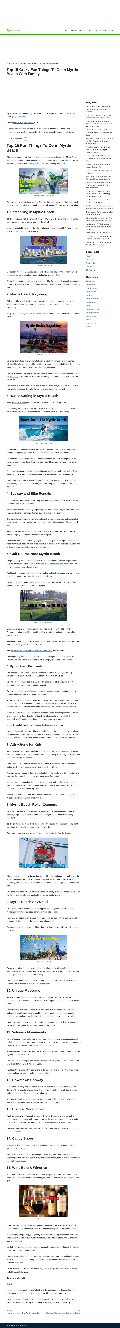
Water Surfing (20, 403)
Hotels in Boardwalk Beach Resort (44, 725)
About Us (89, 256)
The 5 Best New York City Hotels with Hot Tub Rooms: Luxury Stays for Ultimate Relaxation (98, 149)
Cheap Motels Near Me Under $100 (98, 233)
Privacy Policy (91, 263)
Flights (90, 30)
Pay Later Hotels (91, 323)
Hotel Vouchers (91, 302)
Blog (104, 30)
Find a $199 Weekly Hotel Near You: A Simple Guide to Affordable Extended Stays (99, 158)
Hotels (88, 306)
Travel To (18, 63)
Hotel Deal (89, 295)
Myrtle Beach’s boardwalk (35, 691)
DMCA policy (90, 270)
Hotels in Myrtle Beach (23, 123)
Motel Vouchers (91, 316)
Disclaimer (89, 266)
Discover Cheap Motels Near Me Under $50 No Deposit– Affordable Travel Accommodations (99, 185)
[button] (76, 30)
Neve (8, 1325)
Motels (88, 319)
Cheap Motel (90, 285)
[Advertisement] (56, 13)
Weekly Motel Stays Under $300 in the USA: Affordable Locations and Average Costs (99, 132)
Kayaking (14, 377)
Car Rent (98, 30)
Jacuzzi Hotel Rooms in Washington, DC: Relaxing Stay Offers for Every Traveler (98, 109)
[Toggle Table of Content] (25, 139)
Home (67, 30)
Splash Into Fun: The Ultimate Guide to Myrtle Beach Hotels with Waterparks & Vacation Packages (99, 124)
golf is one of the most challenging (55, 564)
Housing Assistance (92, 313)
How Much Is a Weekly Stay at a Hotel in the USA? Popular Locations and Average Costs (99, 141)
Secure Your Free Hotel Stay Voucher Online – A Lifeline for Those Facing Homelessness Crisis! (98, 193)
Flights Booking (91, 288)
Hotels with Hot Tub (92, 309)
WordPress (23, 1325)
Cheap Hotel (90, 281)
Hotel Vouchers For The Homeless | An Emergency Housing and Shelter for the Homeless (99, 226)
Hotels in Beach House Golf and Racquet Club (31, 651)
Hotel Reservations (92, 298)
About (111, 30)
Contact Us (90, 259)
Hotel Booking (91, 291)
